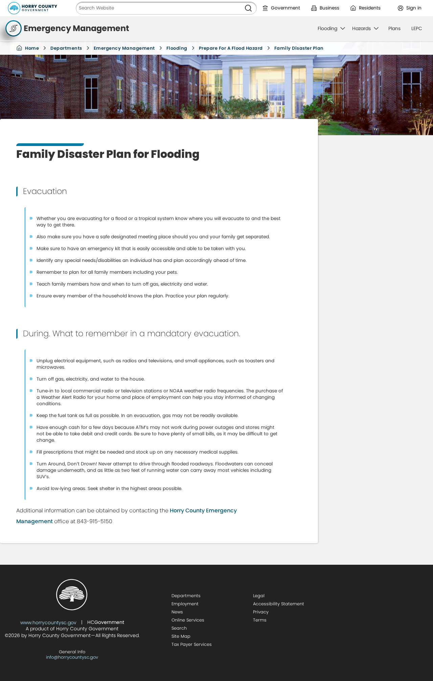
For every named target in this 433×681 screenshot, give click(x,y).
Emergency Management (124, 48)
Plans (394, 28)
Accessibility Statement (278, 604)
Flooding (176, 48)
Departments (66, 48)
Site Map (181, 636)
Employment (185, 604)
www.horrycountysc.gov (48, 622)
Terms (260, 620)
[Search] (248, 8)
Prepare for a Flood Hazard (231, 48)
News (177, 612)
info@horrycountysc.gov (72, 657)
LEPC (416, 28)
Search (179, 628)
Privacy (261, 612)
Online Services (188, 620)
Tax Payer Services (192, 644)
